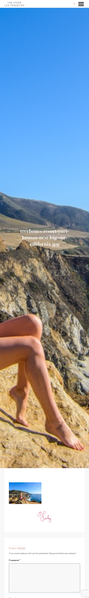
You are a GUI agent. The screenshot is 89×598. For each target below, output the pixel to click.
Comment (15, 560)
